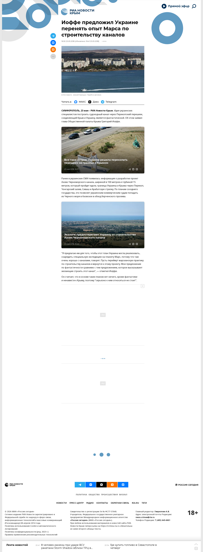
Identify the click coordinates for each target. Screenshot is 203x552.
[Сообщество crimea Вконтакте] (90, 484)
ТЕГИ (144, 503)
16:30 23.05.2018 (67, 41)
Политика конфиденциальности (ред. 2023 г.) (26, 532)
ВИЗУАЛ (123, 494)
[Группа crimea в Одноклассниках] (112, 484)
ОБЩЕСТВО (94, 494)
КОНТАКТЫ (102, 503)
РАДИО (90, 503)
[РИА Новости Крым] (77, 12)
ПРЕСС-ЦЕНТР (76, 503)
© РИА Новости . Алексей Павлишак (73, 95)
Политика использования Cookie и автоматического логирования (30, 528)
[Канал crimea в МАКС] (123, 484)
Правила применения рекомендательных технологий (31, 534)
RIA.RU (135, 503)
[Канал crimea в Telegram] (80, 484)
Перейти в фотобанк (94, 95)
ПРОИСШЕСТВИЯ (109, 494)
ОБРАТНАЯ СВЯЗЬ (120, 503)
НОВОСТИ (61, 503)
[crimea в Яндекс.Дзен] (101, 484)
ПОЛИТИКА (81, 494)
